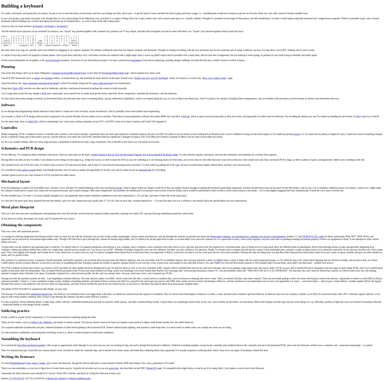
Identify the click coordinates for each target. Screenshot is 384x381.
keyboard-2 (50, 26)
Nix (358, 116)
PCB (44, 93)
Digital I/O (151, 368)
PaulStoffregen (17, 363)
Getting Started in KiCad (102, 154)
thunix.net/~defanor (56, 378)
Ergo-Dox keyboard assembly (31, 345)
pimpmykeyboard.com (41, 294)
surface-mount (28, 170)
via (177, 165)
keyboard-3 (62, 26)
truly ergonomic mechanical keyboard (41, 83)
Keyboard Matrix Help (113, 73)
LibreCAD (32, 121)
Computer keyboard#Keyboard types (68, 73)
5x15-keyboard (52, 60)
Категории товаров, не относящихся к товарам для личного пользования (248, 236)
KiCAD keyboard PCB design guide (160, 154)
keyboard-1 (38, 26)
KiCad (186, 116)
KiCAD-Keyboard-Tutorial (129, 154)
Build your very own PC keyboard (151, 78)
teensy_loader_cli (40, 363)
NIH (218, 260)
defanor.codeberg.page (80, 378)
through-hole (145, 170)
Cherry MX (17, 88)
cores (28, 363)
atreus (37, 78)
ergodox (48, 78)
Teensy (297, 134)
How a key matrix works (214, 78)
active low (114, 368)
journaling (135, 60)
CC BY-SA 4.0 (16, 378)
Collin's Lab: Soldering (41, 322)
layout (119, 188)
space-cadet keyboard (102, 83)
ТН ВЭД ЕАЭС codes (313, 236)
